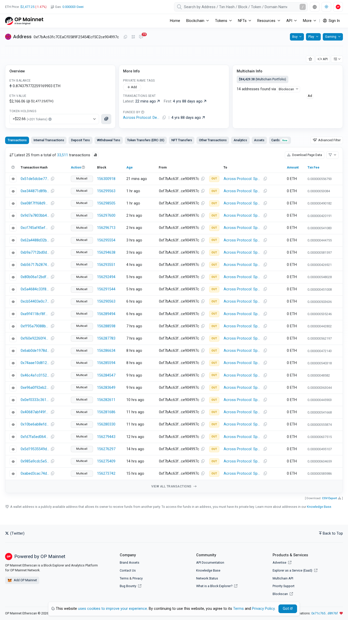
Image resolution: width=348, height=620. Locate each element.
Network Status (207, 578)
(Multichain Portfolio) (262, 79)
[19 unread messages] (141, 37)
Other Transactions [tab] (213, 140)
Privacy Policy (263, 608)
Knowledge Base (319, 507)
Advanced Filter (329, 140)
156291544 (106, 289)
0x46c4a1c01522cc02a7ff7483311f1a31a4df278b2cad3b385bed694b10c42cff (35, 375)
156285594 (106, 363)
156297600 (106, 215)
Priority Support (284, 586)
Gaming (330, 36)
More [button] (307, 21)
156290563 (106, 301)
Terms (124, 578)
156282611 (106, 400)
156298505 (106, 203)
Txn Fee (313, 167)
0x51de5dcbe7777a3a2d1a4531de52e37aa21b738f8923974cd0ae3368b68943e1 (35, 179)
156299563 (106, 191)
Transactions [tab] (17, 140)
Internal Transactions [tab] (49, 140)
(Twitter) (16, 533)
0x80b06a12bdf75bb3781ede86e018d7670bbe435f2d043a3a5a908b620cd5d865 (35, 277)
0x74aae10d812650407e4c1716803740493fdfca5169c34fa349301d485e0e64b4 (35, 363)
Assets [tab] (259, 140)
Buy (295, 36)
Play (311, 36)
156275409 (106, 461)
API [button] (289, 21)
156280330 (106, 424)
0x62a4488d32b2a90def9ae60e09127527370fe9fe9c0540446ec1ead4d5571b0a (35, 240)
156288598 (106, 326)
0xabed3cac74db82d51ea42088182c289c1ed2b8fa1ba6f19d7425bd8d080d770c (35, 473)
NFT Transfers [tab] (181, 140)
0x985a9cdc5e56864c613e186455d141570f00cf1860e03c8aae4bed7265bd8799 (35, 461)
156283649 (106, 387)
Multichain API (283, 578)
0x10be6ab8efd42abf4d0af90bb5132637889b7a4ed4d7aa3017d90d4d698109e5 (35, 424)
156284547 (106, 375)
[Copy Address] (125, 37)
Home (175, 21)
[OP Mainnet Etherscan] (24, 21)
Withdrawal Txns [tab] (108, 140)
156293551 (106, 265)
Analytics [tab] (240, 140)
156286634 (106, 350)
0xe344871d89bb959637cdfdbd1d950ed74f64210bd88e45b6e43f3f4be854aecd (35, 191)
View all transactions (171, 486)
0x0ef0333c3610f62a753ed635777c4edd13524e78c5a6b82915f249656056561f (35, 400)
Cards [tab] (279, 140)
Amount (293, 167)
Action (76, 167)
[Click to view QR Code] (133, 37)
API (325, 59)
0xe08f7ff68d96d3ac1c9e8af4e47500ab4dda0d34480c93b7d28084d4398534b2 (35, 203)
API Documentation (210, 562)
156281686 (106, 412)
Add (133, 87)
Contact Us (128, 570)
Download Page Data (306, 155)
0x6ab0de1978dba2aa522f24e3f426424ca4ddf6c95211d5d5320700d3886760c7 (35, 350)
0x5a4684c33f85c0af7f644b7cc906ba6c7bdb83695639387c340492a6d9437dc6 (35, 289)
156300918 (106, 179)
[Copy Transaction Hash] (52, 179)
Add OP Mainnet (25, 580)
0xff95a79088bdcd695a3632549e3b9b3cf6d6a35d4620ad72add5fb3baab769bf (35, 326)
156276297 (106, 449)
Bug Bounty (128, 586)
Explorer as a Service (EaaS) (293, 570)
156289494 (106, 314)
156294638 (106, 252)
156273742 (106, 473)
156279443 (106, 437)
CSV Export (329, 498)
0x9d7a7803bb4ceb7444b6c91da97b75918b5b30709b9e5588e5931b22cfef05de (35, 215)
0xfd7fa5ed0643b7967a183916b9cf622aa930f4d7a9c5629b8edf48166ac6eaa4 (35, 437)
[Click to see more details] (106, 119)
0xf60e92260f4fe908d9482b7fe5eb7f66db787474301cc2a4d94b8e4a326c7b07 (35, 338)
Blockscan (286, 89)
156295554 (106, 240)
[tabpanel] (174, 320)
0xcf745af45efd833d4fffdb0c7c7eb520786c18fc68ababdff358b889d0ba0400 (35, 228)
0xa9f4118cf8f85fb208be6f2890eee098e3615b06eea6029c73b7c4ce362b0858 (35, 314)
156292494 (106, 277)
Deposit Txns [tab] (80, 140)
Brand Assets (129, 562)
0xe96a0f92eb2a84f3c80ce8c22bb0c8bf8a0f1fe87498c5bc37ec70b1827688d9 (35, 387)
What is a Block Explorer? (214, 586)
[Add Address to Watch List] (310, 59)
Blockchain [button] (195, 21)
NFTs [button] (242, 21)
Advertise (280, 562)
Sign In (334, 21)
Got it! (288, 608)
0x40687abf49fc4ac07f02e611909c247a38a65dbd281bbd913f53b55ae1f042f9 (35, 412)
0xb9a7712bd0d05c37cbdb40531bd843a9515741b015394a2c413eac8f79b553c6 (35, 252)
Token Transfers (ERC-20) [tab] (145, 140)
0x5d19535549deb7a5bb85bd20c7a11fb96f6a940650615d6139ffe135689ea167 (35, 449)
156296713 (106, 228)
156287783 (106, 338)
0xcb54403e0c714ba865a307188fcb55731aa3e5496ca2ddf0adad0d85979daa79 (35, 301)
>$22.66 (30, 119)
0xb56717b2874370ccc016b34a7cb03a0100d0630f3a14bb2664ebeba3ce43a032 (35, 265)
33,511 (62, 155)
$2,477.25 (27, 7)
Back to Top (333, 533)
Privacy (137, 578)
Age (129, 167)
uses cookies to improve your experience (112, 608)
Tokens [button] (221, 21)
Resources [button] (266, 21)
